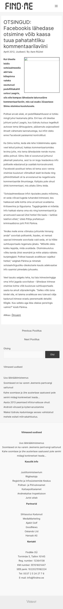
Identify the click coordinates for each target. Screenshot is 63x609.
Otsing (7, 348)
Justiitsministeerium (31, 472)
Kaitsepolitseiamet (31, 489)
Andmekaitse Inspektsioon (31, 493)
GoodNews (31, 527)
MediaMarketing (31, 518)
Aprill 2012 (9, 51)
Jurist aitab (31, 497)
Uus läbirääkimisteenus (16, 377)
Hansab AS (31, 535)
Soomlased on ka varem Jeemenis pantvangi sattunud (31, 447)
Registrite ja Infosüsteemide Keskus (31, 480)
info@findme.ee (35, 577)
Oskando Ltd (31, 531)
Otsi (52, 354)
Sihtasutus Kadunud (31, 514)
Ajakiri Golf (31, 522)
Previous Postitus (32, 330)
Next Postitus (31, 339)
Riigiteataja (31, 476)
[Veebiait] (31, 601)
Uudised (20, 51)
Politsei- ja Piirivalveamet (31, 485)
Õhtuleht (16, 315)
